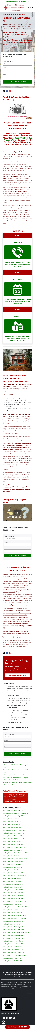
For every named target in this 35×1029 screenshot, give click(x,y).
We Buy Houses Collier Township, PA (15, 858)
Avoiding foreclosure (9, 174)
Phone (4, 67)
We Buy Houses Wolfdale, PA (12, 961)
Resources (29, 972)
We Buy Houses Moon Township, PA (15, 907)
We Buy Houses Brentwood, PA (13, 839)
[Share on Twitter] (4, 91)
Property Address (8, 61)
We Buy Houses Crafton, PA (12, 864)
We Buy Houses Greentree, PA (13, 873)
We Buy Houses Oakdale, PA (12, 924)
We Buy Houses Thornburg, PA (13, 949)
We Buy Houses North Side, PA (13, 921)
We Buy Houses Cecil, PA (11, 856)
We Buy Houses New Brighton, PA (14, 918)
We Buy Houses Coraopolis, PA (13, 861)
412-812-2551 (19, 570)
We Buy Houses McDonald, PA (13, 890)
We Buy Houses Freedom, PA (12, 870)
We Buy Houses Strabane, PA (12, 947)
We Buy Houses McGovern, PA (13, 893)
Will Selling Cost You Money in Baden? (16, 775)
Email (5, 74)
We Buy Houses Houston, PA (12, 878)
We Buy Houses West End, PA (13, 958)
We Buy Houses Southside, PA (13, 944)
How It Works (7, 972)
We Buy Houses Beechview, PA (13, 833)
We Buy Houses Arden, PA (11, 819)
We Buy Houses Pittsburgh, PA (13, 927)
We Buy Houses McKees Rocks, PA (14, 895)
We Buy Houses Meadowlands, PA (14, 901)
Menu (30, 7)
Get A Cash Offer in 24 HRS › (16, 1)
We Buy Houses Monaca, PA (12, 904)
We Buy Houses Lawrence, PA (13, 884)
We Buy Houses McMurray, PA (13, 898)
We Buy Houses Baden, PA (12, 824)
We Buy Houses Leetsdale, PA (13, 887)
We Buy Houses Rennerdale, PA (13, 929)
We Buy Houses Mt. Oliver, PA (12, 912)
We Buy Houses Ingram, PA (12, 881)
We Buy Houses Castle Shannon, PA (15, 853)
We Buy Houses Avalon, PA (12, 821)
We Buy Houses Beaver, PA (12, 827)
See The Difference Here (17, 675)
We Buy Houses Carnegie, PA (12, 850)
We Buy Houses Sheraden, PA (13, 938)
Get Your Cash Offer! (24, 974)
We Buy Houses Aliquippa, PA (13, 810)
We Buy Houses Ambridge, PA (13, 816)
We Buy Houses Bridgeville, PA (13, 841)
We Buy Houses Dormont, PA (12, 867)
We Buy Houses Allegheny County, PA (15, 813)
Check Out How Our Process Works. (18, 139)
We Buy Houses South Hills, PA (13, 941)
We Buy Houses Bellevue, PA (12, 836)
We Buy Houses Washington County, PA (16, 955)
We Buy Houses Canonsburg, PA (14, 847)
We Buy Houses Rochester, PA (13, 935)
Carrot (30, 993)
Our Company (20, 972)
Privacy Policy (9, 974)
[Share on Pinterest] (10, 91)
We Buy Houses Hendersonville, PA (14, 875)
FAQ (13, 972)
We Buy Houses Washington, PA (13, 952)
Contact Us (17, 977)
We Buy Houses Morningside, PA (14, 910)
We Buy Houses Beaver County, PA (14, 830)
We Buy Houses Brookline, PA (13, 844)
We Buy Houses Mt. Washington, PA (15, 915)
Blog (15, 974)
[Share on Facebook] (7, 91)
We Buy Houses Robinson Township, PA (16, 932)
